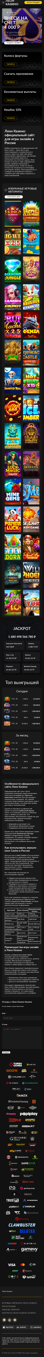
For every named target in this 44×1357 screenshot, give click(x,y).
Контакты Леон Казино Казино (19, 1313)
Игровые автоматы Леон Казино (19, 1303)
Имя (3, 1013)
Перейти (11, 64)
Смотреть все (13, 197)
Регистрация (33, 2)
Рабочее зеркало (11, 1310)
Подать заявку (14, 43)
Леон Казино (12, 2)
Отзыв (4, 1024)
